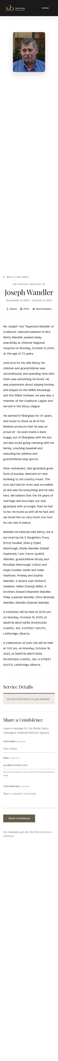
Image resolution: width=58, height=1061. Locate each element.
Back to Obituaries (18, 277)
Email (11, 758)
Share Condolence (19, 818)
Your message (16, 786)
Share (13, 309)
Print (26, 309)
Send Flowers (44, 309)
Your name (14, 741)
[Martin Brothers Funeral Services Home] (15, 8)
